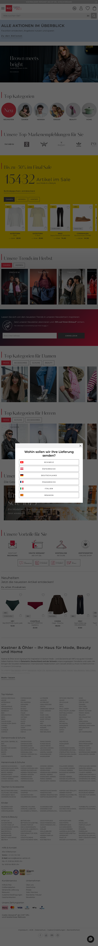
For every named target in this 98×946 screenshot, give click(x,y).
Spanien (49, 495)
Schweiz (49, 462)
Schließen (80, 445)
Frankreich (49, 482)
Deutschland (49, 475)
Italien (49, 489)
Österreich (49, 469)
